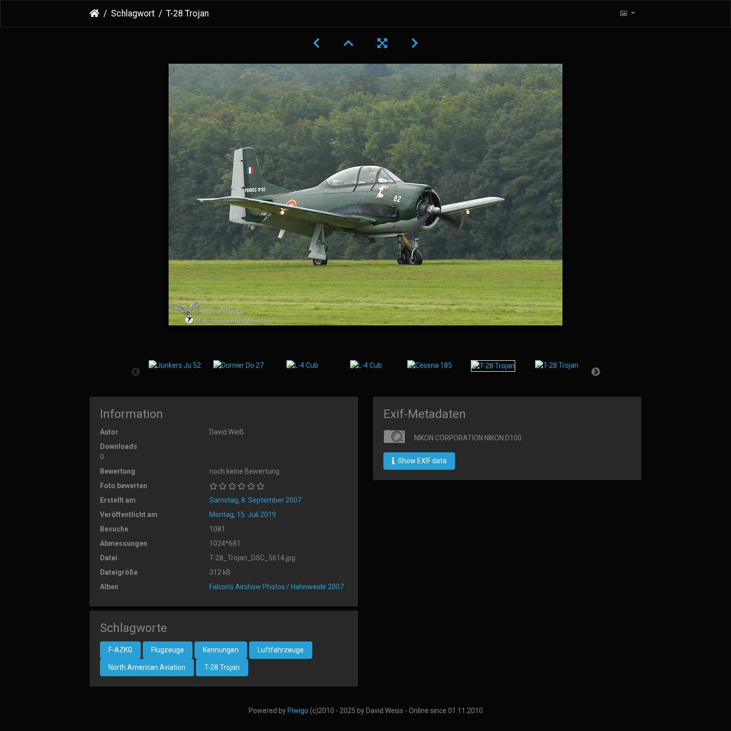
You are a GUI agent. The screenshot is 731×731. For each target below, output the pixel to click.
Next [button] (596, 372)
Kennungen (221, 650)
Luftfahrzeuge (281, 650)
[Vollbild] (382, 43)
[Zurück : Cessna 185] (316, 43)
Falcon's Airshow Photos (247, 587)
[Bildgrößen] (627, 13)
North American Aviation (146, 667)
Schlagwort (133, 13)
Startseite (94, 13)
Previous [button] (136, 372)
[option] (175, 365)
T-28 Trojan (222, 667)
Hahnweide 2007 (317, 587)
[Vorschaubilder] (349, 43)
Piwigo (297, 711)
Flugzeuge (167, 650)
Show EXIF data (421, 461)
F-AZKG (120, 650)
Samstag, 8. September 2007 (255, 500)
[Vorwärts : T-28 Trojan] (414, 43)
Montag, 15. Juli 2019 (242, 515)
